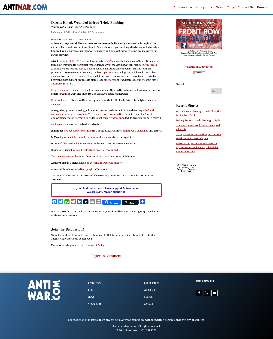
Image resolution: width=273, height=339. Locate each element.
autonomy (57, 83)
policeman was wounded (112, 118)
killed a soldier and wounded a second (93, 137)
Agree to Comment (106, 256)
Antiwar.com (182, 7)
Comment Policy (95, 245)
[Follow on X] (207, 293)
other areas (110, 79)
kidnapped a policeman (135, 130)
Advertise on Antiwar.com (199, 66)
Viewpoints (204, 7)
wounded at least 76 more (105, 61)
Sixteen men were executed (66, 90)
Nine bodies (57, 100)
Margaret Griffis (63, 32)
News (220, 7)
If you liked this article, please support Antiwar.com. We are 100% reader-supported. (106, 189)
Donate (262, 7)
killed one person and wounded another (100, 162)
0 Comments (97, 32)
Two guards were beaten (65, 175)
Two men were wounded (65, 156)
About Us (149, 289)
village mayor (60, 124)
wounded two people (81, 169)
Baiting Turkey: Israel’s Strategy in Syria (198, 120)
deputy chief (85, 68)
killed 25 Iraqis (78, 61)
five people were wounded (78, 130)
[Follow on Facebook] (199, 293)
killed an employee (71, 143)
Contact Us (246, 7)
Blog (230, 7)
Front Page (94, 282)
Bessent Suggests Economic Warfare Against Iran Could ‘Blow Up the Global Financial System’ (197, 147)
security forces (148, 64)
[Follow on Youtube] (214, 293)
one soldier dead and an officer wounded (95, 150)
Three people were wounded (104, 114)
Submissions (151, 282)
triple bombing (110, 72)
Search (148, 296)
